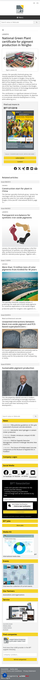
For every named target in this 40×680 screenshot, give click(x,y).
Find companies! (20, 659)
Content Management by (9, 676)
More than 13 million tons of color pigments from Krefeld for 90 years (19, 268)
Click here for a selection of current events (17, 586)
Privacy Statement (29, 671)
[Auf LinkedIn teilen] (28, 169)
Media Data (7, 626)
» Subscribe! (20, 512)
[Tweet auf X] (19, 169)
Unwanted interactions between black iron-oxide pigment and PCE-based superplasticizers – (19, 324)
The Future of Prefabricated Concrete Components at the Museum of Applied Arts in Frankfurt (19, 449)
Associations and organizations (13, 595)
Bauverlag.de (5, 678)
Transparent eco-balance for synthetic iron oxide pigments (17, 216)
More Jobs (20, 525)
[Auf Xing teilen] (24, 169)
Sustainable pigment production (18, 368)
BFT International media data (20, 555)
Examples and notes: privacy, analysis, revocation (17, 516)
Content (20, 162)
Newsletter (5, 669)
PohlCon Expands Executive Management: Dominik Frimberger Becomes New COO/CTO (20, 442)
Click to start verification (22, 506)
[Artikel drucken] (36, 168)
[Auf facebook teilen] (15, 169)
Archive (5, 630)
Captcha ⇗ (27, 508)
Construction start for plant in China (17, 189)
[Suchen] (36, 22)
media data (14, 669)
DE (34, 3)
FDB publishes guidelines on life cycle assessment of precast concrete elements (20, 426)
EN (37, 3)
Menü (21, 17)
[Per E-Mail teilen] (32, 168)
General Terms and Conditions (11, 671)
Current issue (7, 624)
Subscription (7, 628)
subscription (20, 158)
